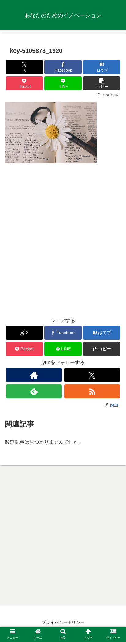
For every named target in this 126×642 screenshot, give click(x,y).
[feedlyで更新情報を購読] (34, 391)
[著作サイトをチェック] (34, 375)
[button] (101, 83)
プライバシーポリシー (63, 622)
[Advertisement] (63, 244)
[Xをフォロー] (92, 375)
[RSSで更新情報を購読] (92, 391)
